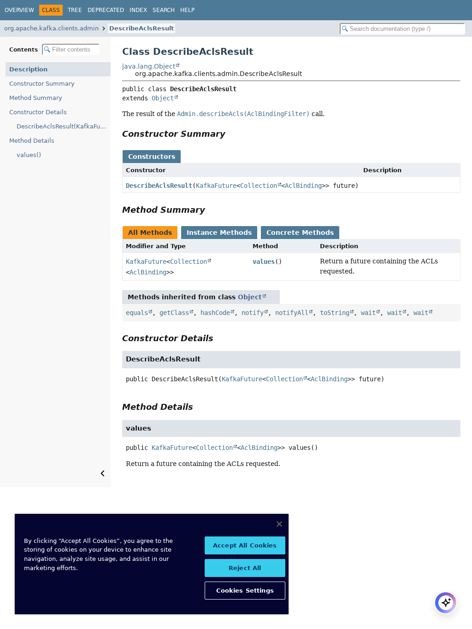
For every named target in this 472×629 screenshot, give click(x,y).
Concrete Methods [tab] (300, 232)
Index (138, 10)
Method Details (31, 140)
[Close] (279, 524)
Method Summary (35, 97)
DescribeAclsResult (141, 28)
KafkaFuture (216, 185)
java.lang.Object (148, 66)
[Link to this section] (232, 134)
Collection (258, 185)
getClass (174, 312)
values (264, 261)
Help (187, 10)
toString (334, 312)
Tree (75, 10)
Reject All (245, 568)
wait (368, 312)
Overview (19, 10)
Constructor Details (38, 112)
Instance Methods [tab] (219, 232)
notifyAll (291, 312)
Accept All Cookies (245, 545)
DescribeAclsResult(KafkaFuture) (64, 126)
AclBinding (303, 185)
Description (28, 69)
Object (163, 98)
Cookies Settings (245, 590)
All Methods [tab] (150, 232)
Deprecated (106, 10)
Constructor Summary (42, 83)
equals (137, 312)
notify (253, 312)
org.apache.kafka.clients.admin (51, 28)
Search (164, 10)
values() (29, 154)
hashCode (215, 312)
